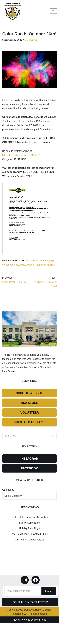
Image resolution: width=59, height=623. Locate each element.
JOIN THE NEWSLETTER (30, 602)
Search (48, 591)
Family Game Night (29, 522)
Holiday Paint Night (29, 528)
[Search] (53, 436)
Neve (16, 619)
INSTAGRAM (30, 458)
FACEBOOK (29, 468)
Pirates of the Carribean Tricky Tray (29, 517)
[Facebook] (35, 580)
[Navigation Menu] (53, 11)
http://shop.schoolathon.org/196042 (21, 155)
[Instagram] (25, 580)
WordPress (40, 619)
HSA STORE (29, 402)
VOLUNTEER (29, 412)
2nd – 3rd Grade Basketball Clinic (29, 534)
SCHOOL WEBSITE (29, 393)
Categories (8, 489)
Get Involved (31, 40)
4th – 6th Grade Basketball (29, 539)
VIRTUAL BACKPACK (29, 422)
